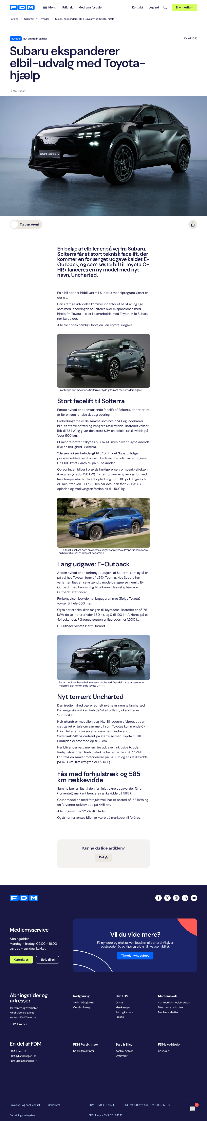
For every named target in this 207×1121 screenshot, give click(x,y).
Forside (14, 19)
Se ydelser (164, 1051)
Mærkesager (123, 1007)
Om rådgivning (81, 1007)
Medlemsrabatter (168, 1012)
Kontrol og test (124, 1051)
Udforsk (29, 19)
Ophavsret (54, 1105)
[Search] (165, 7)
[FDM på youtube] (194, 898)
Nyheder (44, 19)
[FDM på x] (167, 898)
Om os (120, 1002)
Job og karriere (124, 1012)
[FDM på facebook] (158, 898)
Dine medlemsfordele (170, 1007)
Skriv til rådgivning (83, 1002)
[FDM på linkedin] (185, 898)
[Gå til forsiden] (22, 7)
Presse (120, 1017)
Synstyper (122, 1055)
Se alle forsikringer (83, 1051)
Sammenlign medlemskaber (174, 1002)
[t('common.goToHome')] (24, 898)
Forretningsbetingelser (23, 1115)
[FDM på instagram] (176, 898)
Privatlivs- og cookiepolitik (25, 1105)
